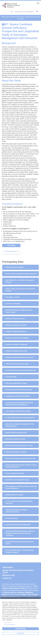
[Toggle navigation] (38, 3)
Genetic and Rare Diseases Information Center (18, 571)
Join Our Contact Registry (28, 11)
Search (12, 11)
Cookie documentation (9, 624)
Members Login (9, 575)
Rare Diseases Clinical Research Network (20, 587)
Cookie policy (7, 622)
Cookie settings (20, 629)
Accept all (20, 633)
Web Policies (8, 567)
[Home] (10, 5)
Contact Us (7, 578)
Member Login (18, 11)
